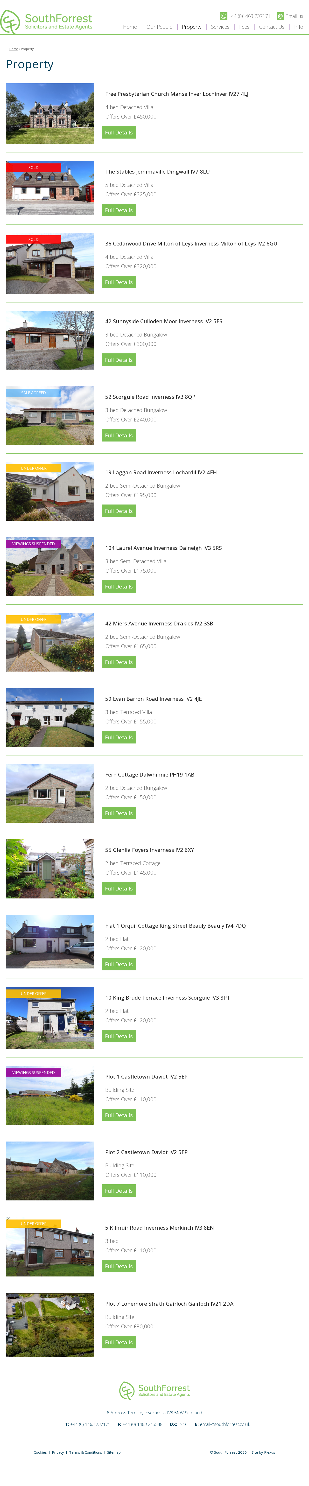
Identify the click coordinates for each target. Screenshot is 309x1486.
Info (298, 26)
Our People (159, 26)
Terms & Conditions (85, 1452)
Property (192, 26)
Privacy (58, 1452)
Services (220, 26)
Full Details (119, 132)
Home (130, 26)
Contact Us (272, 26)
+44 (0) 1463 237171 (87, 1424)
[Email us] (290, 15)
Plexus (269, 1452)
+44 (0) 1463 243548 (140, 1424)
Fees (244, 26)
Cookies (40, 1452)
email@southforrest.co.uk (222, 1424)
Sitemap (114, 1452)
